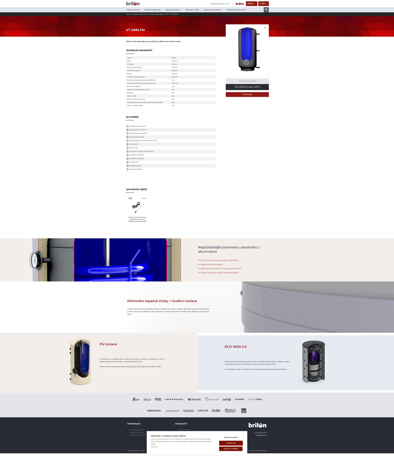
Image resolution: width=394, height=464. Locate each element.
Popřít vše (230, 443)
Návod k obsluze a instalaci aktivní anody (143, 140)
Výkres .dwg (133, 147)
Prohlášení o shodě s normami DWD (141, 151)
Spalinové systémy (212, 10)
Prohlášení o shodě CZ (136, 155)
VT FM (166, 14)
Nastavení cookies (231, 437)
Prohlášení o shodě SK (136, 158)
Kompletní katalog (135, 169)
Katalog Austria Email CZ (137, 126)
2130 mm (175, 61)
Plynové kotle (133, 10)
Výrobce (135, 14)
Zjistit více (154, 446)
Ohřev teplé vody (156, 14)
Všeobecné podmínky (136, 137)
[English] (240, 4)
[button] (266, 9)
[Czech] (237, 4)
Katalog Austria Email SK (137, 130)
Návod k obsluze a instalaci (138, 133)
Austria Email (144, 14)
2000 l (174, 58)
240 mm (175, 73)
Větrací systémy (173, 10)
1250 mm (175, 70)
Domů (128, 14)
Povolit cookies (231, 449)
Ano (173, 80)
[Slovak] (242, 4)
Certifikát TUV (134, 162)
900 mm (175, 77)
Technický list (133, 144)
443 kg (174, 64)
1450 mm (175, 67)
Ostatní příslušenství (235, 10)
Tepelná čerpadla (152, 10)
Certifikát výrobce (135, 165)
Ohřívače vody (191, 10)
